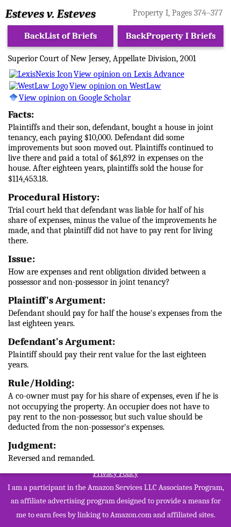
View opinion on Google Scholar (75, 98)
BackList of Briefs (60, 36)
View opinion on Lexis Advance (129, 74)
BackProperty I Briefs (171, 36)
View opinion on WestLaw (115, 86)
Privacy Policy (115, 473)
